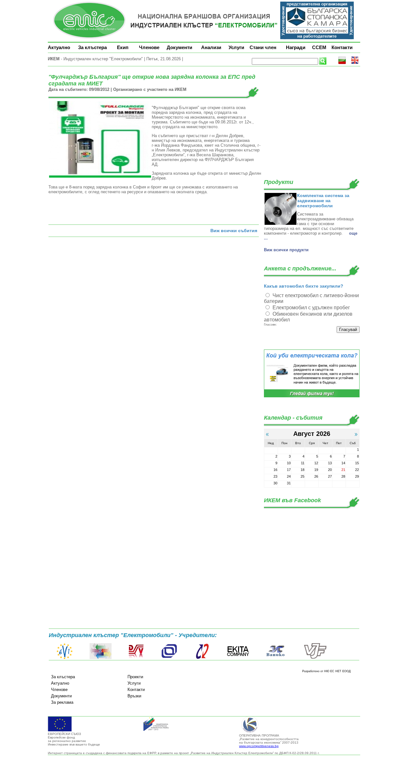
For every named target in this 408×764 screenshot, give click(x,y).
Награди (295, 47)
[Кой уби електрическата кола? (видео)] (312, 396)
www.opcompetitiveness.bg (259, 746)
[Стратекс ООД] (202, 658)
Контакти (342, 47)
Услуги (236, 47)
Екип (122, 47)
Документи (179, 47)
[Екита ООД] (238, 658)
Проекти (135, 676)
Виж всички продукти (286, 249)
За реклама (62, 702)
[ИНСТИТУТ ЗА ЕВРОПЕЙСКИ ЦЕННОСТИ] (65, 658)
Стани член (263, 47)
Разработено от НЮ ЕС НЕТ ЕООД (326, 671)
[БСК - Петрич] (101, 658)
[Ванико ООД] (275, 658)
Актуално (59, 47)
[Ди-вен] (136, 658)
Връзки (134, 696)
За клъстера (92, 47)
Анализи (211, 47)
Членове (149, 47)
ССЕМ (319, 47)
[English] (354, 63)
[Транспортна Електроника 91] (169, 658)
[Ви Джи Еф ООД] (315, 658)
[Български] (342, 63)
